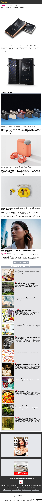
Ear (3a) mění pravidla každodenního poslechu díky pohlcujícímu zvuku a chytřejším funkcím (20, 209)
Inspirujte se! (21, 473)
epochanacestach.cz (17, 282)
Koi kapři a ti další (19, 351)
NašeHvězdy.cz (26, 487)
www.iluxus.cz (21, 495)
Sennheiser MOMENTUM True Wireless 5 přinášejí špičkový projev (18, 126)
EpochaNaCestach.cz (17, 487)
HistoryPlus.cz (8, 487)
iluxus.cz (16, 336)
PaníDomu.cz (34, 487)
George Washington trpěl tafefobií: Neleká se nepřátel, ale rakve (27, 365)
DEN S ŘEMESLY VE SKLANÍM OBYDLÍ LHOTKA (25, 283)
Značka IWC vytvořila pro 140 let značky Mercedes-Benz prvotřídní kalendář (27, 338)
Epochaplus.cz (14, 485)
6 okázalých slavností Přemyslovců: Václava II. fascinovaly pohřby (25, 311)
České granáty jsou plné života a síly (23, 378)
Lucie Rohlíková (14, 5)
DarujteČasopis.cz (26, 489)
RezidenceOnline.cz (5, 485)
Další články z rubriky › (21, 262)
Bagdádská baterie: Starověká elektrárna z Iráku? (26, 418)
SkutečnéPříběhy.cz (16, 489)
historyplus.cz (17, 309)
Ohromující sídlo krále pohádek (22, 270)
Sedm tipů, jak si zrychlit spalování (22, 324)
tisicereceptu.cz (17, 390)
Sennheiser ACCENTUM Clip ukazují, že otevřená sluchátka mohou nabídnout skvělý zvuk (18, 251)
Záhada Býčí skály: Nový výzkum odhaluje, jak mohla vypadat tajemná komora (27, 406)
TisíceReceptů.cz (7, 489)
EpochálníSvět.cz (37, 485)
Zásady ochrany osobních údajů (21, 496)
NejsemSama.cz (35, 489)
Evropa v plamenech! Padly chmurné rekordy (25, 297)
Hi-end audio (3, 5)
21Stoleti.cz (21, 485)
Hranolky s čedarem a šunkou (21, 391)
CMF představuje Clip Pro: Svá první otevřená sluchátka (16, 167)
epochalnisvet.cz (17, 417)
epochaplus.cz (17, 363)
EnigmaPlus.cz (28, 485)
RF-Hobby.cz (39, 499)
